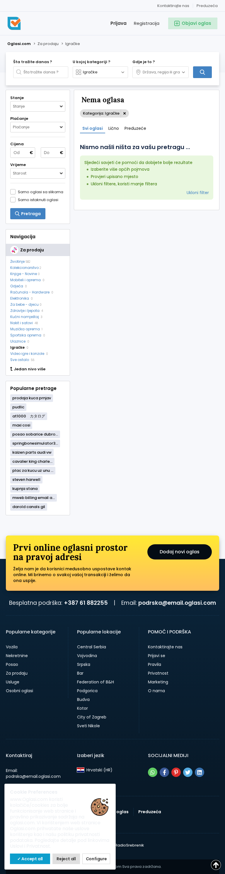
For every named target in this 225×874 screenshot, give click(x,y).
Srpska (83, 664)
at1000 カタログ (28, 416)
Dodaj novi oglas (180, 551)
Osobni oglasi (19, 691)
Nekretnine (17, 656)
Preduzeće (135, 128)
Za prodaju (17, 673)
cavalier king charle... (32, 461)
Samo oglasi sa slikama (40, 191)
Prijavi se (156, 656)
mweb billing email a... (33, 497)
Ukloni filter (198, 193)
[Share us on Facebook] (164, 772)
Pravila (154, 664)
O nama (156, 691)
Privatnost (158, 673)
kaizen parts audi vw (32, 452)
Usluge (12, 682)
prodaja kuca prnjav (31, 398)
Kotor (82, 708)
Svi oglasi (92, 128)
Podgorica (87, 691)
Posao (12, 664)
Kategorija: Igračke (101, 113)
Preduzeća (207, 6)
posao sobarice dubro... (35, 434)
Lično (113, 128)
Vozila (12, 647)
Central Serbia (91, 647)
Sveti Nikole (88, 726)
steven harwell (26, 479)
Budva (83, 699)
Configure (96, 859)
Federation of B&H (95, 682)
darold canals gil (28, 506)
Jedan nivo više (29, 369)
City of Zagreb (91, 717)
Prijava (118, 23)
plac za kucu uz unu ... (32, 470)
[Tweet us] (187, 772)
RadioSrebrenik (129, 845)
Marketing (158, 682)
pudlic (18, 407)
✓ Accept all (30, 859)
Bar (80, 673)
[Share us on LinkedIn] (199, 772)
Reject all (66, 859)
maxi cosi (21, 425)
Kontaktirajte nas (173, 6)
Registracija (146, 23)
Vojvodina (87, 656)
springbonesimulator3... (35, 443)
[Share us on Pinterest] (176, 772)
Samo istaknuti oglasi (38, 199)
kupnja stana (25, 488)
